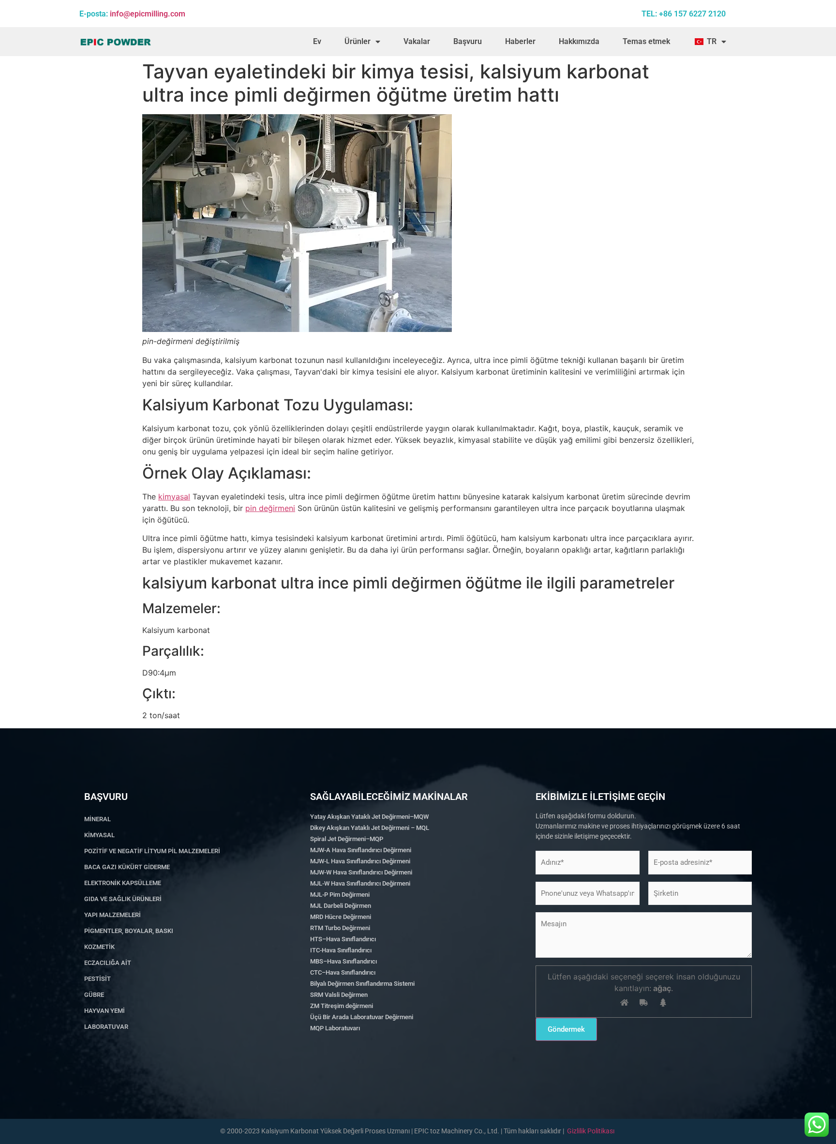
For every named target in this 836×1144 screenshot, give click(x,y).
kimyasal (174, 496)
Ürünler (357, 41)
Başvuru (467, 41)
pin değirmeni (270, 508)
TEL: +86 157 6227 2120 (684, 13)
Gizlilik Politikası (590, 1131)
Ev (317, 41)
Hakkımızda (579, 41)
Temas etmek (646, 41)
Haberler (520, 41)
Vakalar (416, 41)
